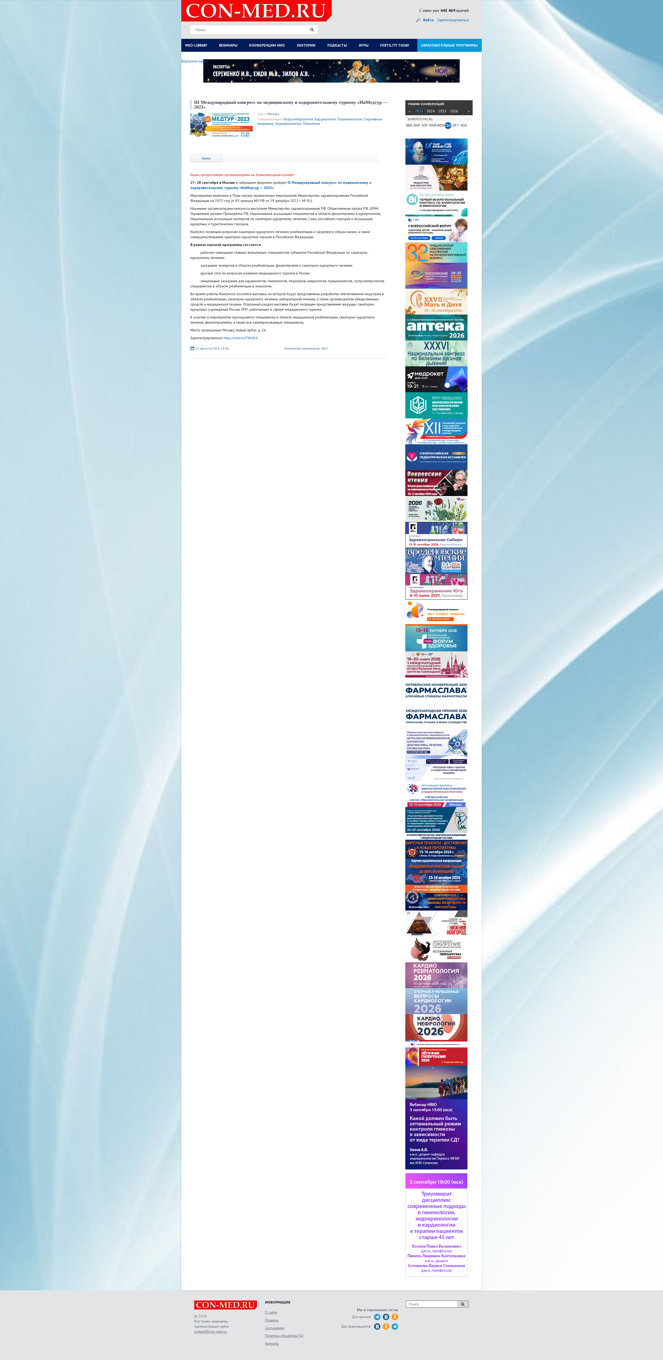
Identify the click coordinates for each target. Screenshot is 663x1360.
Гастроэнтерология (298, 119)
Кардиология (325, 119)
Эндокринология (288, 123)
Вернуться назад (194, 61)
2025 (442, 111)
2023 (419, 111)
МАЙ (432, 125)
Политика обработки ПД (284, 1335)
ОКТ (455, 125)
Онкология (311, 123)
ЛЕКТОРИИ (306, 45)
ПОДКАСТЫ (337, 45)
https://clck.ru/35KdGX (241, 338)
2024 (431, 111)
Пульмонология (349, 119)
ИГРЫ (364, 45)
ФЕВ (409, 125)
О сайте (271, 1312)
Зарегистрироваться (453, 20)
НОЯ (463, 125)
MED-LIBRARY (196, 45)
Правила (271, 1320)
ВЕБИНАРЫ (228, 45)
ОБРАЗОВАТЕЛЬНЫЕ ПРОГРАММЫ (449, 45)
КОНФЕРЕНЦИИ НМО (267, 45)
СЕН (448, 125)
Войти (428, 20)
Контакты (272, 1343)
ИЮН (440, 125)
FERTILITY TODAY (394, 45)
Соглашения (274, 1328)
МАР (417, 125)
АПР (425, 125)
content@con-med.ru (210, 1331)
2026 (454, 111)
